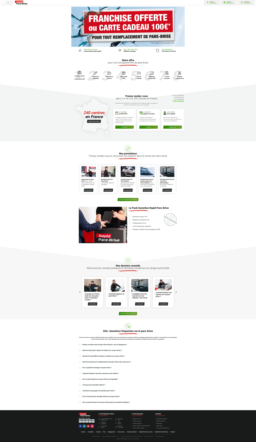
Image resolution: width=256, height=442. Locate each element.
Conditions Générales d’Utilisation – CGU (110, 436)
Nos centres (121, 432)
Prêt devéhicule (119, 423)
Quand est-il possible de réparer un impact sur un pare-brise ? (103, 356)
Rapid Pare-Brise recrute (145, 432)
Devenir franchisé (132, 432)
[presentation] (80, 292)
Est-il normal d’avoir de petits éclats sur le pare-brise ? (101, 396)
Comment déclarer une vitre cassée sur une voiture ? (100, 373)
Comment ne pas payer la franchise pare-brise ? (98, 391)
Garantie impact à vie (137, 421)
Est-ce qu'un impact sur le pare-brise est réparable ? (100, 379)
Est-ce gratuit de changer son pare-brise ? (97, 367)
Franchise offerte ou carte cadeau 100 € (106, 419)
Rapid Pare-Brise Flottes (161, 432)
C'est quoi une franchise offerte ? (93, 385)
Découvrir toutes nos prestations (128, 199)
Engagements (111, 432)
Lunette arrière (159, 425)
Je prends (230, 2)
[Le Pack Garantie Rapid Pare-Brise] (128, 27)
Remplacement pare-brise (161, 418)
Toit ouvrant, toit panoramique (162, 428)
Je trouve (213, 2)
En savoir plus (88, 190)
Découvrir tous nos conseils (128, 313)
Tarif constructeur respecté (141, 226)
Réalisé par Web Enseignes (122, 438)
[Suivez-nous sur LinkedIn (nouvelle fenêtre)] (84, 426)
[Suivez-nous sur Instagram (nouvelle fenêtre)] (92, 426)
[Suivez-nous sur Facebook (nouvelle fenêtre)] (80, 426)
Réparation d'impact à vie (140, 220)
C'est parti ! (125, 127)
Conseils (98, 432)
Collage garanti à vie (139, 223)
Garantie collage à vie (137, 423)
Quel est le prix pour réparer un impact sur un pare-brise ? (102, 350)
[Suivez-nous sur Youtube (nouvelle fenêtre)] (88, 426)
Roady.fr (173, 432)
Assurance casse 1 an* (140, 216)
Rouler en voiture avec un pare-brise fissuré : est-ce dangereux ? (104, 344)
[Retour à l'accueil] (21, 2)
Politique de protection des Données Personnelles (131, 436)
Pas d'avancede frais (104, 426)
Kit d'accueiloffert (120, 419)
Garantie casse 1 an (137, 418)
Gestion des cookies (160, 436)
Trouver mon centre (94, 121)
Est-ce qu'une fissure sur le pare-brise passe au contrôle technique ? (106, 402)
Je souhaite (247, 2)
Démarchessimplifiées (103, 423)
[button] (76, 26)
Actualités (90, 432)
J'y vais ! (148, 127)
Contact (83, 432)
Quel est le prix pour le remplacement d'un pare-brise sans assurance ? (106, 362)
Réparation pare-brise (160, 421)
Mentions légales (95, 436)
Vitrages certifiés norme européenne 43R (146, 229)
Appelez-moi (172, 127)
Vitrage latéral (159, 423)
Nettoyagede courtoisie (120, 426)
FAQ (104, 432)
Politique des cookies (148, 436)
